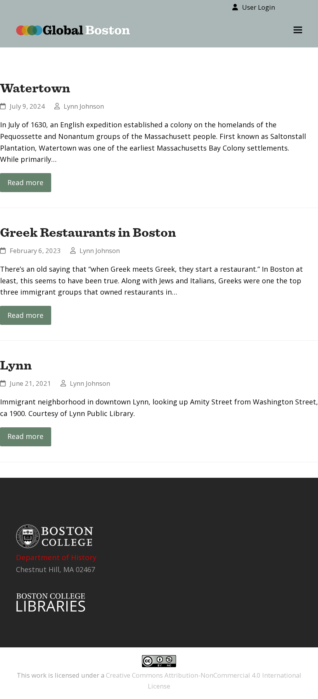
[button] (298, 30)
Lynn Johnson (84, 106)
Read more (25, 182)
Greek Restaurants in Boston (88, 232)
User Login (258, 7)
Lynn (16, 365)
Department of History (56, 557)
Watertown (35, 87)
